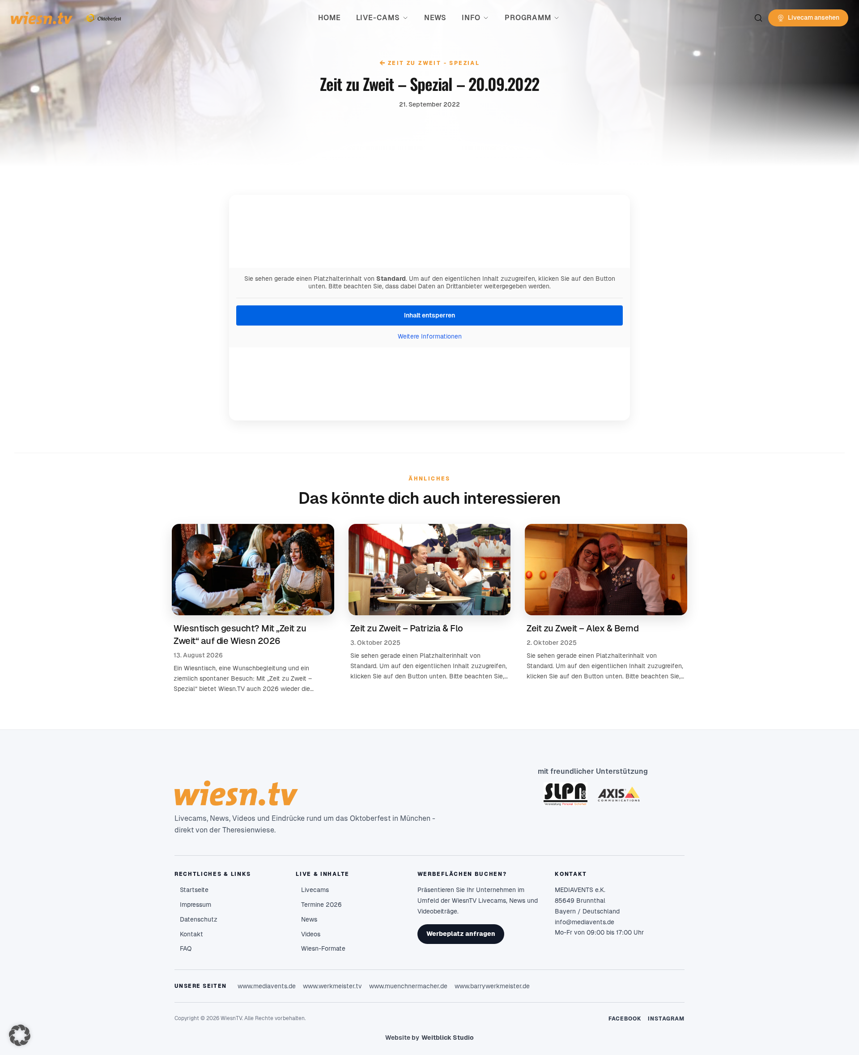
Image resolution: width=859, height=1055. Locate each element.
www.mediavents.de (267, 986)
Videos (310, 934)
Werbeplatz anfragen (460, 933)
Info (471, 17)
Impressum (195, 904)
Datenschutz (198, 919)
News (435, 17)
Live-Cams (378, 17)
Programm (528, 17)
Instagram (666, 1019)
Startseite (194, 889)
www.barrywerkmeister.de (492, 986)
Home (329, 17)
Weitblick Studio (447, 1037)
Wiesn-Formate (323, 948)
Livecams (315, 889)
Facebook (625, 1019)
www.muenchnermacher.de (408, 986)
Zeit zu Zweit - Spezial (429, 63)
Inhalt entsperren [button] (429, 315)
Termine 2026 (321, 904)
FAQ (185, 948)
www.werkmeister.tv (332, 986)
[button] (19, 1035)
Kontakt (191, 934)
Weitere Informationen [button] (430, 336)
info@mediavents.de (584, 922)
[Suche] (758, 18)
